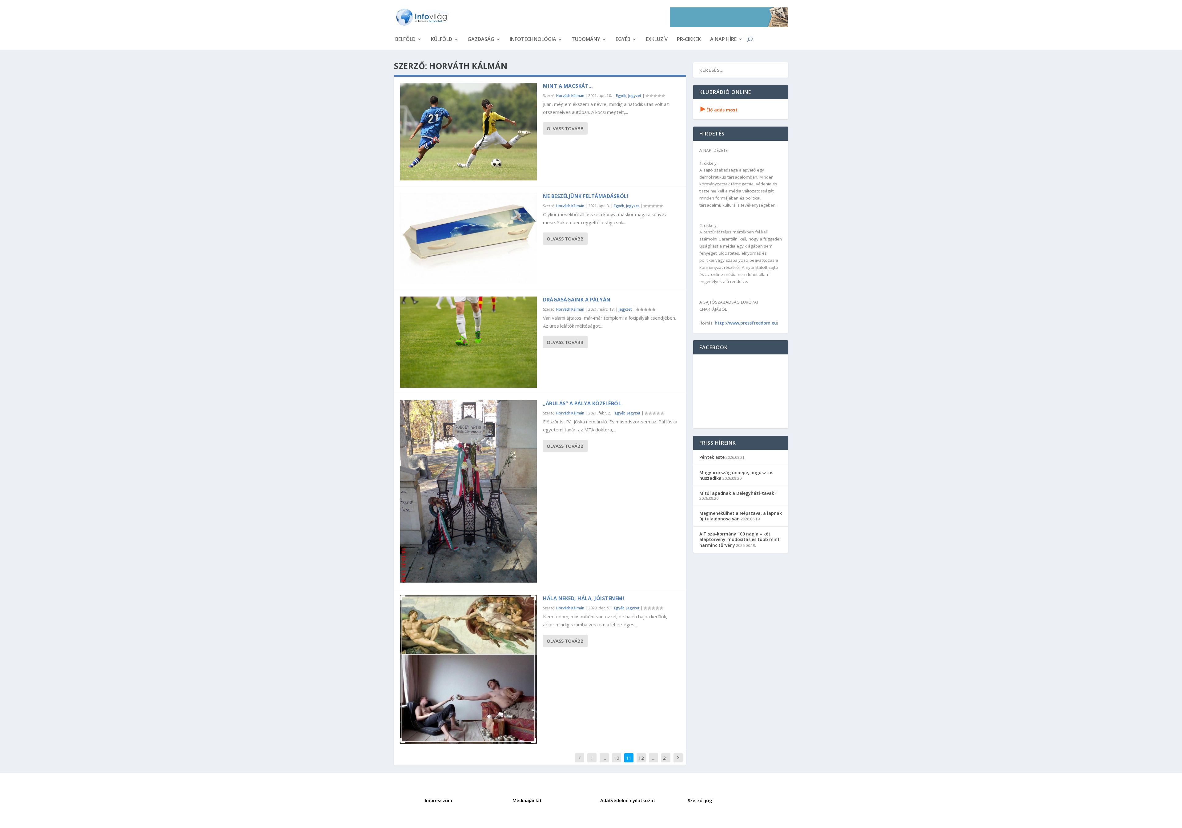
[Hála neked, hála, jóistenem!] (468, 669)
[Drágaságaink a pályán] (468, 342)
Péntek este (712, 457)
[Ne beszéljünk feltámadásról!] (468, 238)
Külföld (441, 39)
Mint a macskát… (568, 86)
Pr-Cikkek (689, 39)
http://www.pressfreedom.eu (746, 323)
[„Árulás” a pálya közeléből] (468, 491)
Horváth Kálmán (570, 95)
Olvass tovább (565, 128)
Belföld (405, 39)
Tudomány (586, 39)
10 (616, 758)
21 (666, 758)
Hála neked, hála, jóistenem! (583, 598)
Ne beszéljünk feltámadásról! (586, 196)
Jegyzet (634, 95)
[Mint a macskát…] (468, 131)
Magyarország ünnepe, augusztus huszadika (736, 475)
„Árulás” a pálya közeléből (582, 403)
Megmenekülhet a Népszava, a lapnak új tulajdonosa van (740, 516)
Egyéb (623, 39)
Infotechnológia (533, 39)
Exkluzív (657, 39)
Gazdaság (481, 39)
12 (641, 758)
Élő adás (719, 110)
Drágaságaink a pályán (577, 299)
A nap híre (723, 39)
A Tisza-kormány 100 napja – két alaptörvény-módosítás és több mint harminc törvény (739, 539)
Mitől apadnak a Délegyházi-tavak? (737, 493)
